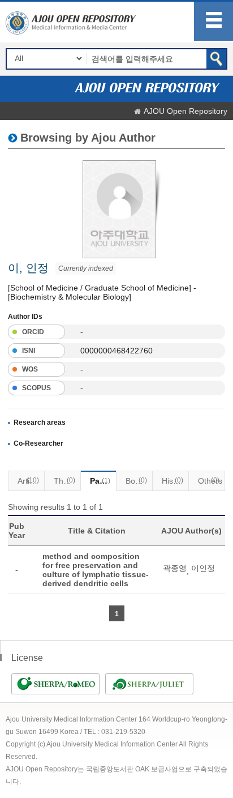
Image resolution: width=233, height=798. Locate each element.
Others (210, 480)
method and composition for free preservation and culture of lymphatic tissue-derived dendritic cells (95, 570)
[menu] (213, 21)
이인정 (203, 568)
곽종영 (175, 568)
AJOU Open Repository (185, 111)
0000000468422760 (116, 350)
